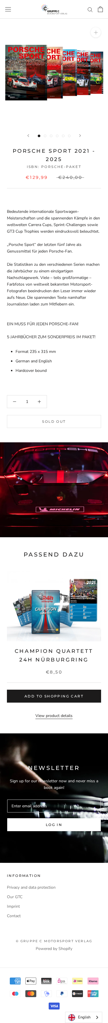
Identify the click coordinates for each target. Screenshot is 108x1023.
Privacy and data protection (31, 887)
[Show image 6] (69, 136)
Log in (54, 825)
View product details (54, 715)
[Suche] (90, 9)
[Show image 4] (57, 136)
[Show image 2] (45, 136)
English (84, 1017)
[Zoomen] (96, 32)
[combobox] (83, 1017)
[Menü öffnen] (8, 9)
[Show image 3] (51, 136)
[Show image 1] (39, 136)
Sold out (54, 421)
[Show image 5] (63, 136)
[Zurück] (28, 135)
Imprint (13, 906)
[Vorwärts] (80, 135)
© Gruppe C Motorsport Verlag (54, 941)
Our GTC (14, 897)
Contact (14, 916)
